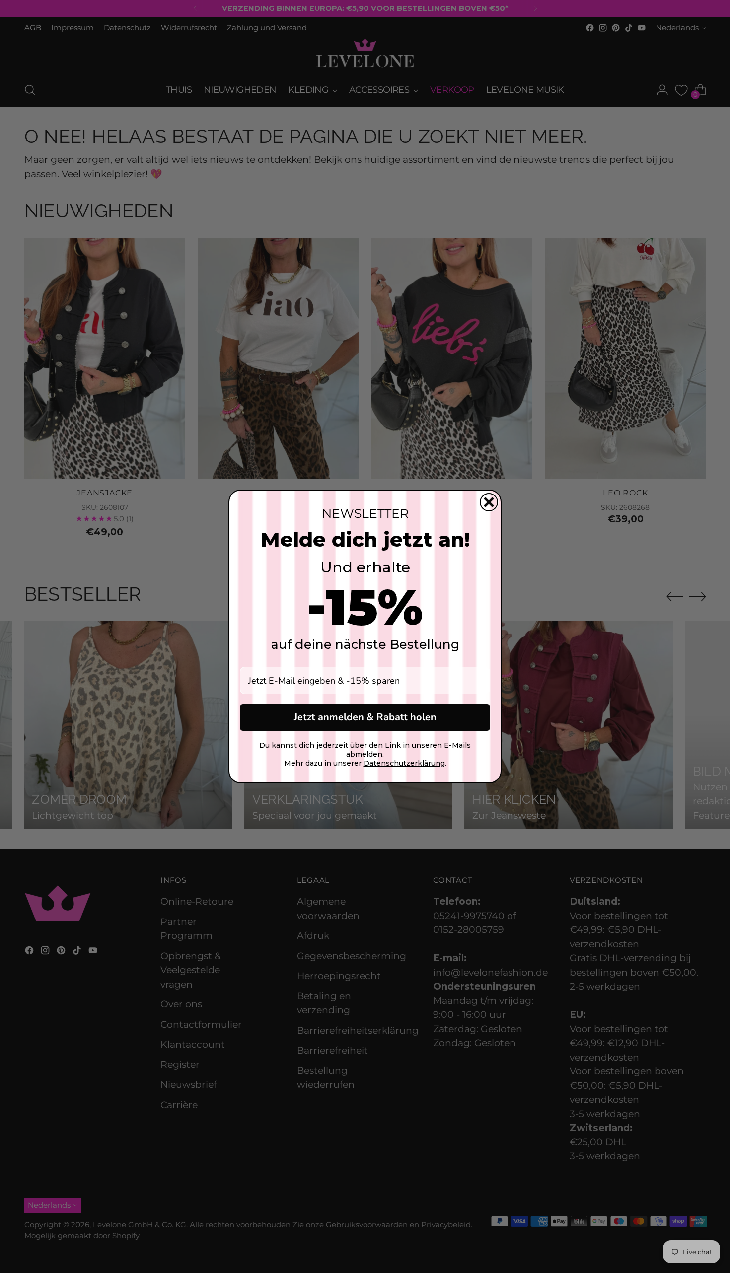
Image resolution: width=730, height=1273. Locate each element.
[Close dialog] (489, 502)
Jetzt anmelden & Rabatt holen (365, 717)
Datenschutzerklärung (404, 763)
